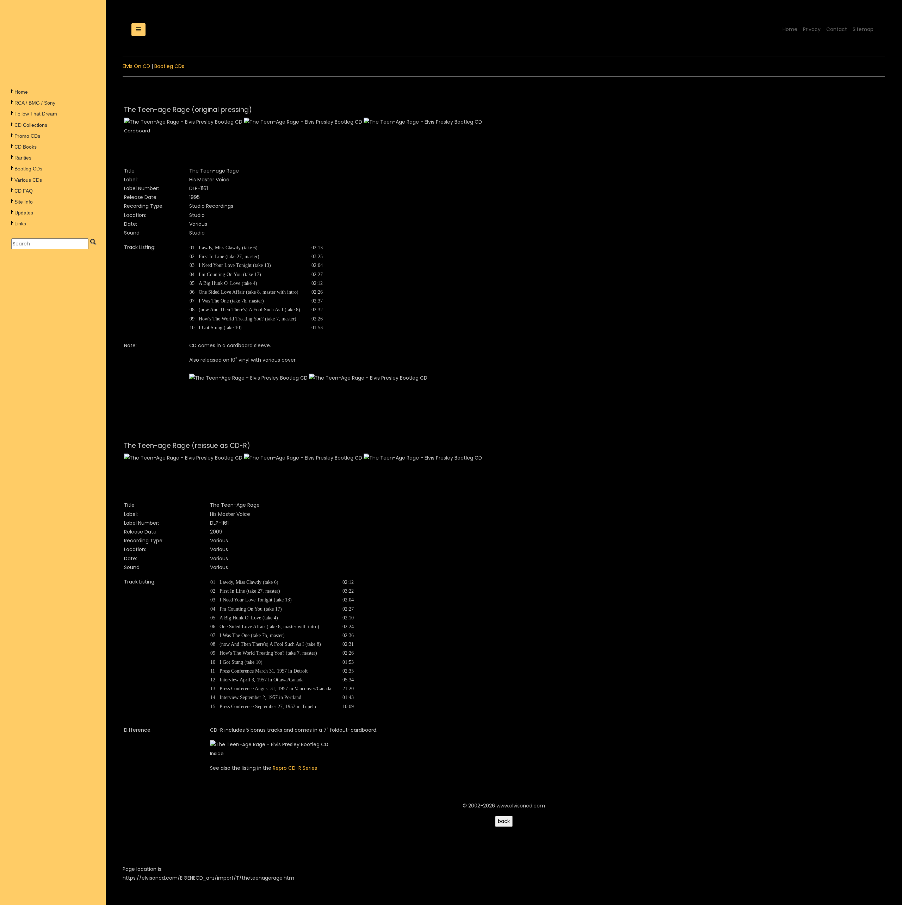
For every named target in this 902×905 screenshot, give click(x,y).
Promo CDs (27, 136)
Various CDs (28, 180)
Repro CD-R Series (295, 768)
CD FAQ (23, 191)
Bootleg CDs (28, 168)
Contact (836, 29)
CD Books (25, 147)
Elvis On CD (136, 66)
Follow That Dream (35, 114)
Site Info (23, 202)
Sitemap (863, 29)
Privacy (812, 29)
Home (21, 92)
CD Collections (30, 125)
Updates (23, 213)
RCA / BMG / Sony (34, 103)
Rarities (22, 158)
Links (20, 223)
